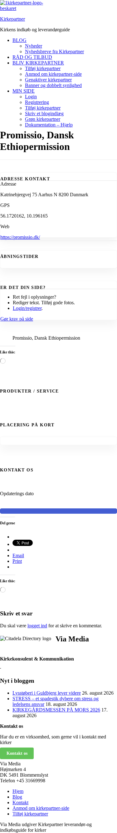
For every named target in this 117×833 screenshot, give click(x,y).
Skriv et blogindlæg (44, 113)
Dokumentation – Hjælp (49, 124)
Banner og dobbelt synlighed (53, 85)
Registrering (37, 102)
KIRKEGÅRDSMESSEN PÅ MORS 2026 (56, 709)
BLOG (19, 40)
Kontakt (20, 802)
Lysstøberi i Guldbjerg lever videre (46, 693)
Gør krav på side (16, 318)
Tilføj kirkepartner (43, 68)
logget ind (37, 625)
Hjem (17, 791)
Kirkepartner (12, 19)
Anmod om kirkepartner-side (53, 74)
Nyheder (33, 46)
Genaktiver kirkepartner (48, 79)
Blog (17, 797)
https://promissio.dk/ (20, 237)
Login (31, 96)
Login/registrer (27, 308)
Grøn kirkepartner (42, 119)
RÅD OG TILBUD (32, 57)
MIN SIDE (23, 91)
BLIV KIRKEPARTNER (38, 62)
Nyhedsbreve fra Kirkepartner (54, 51)
